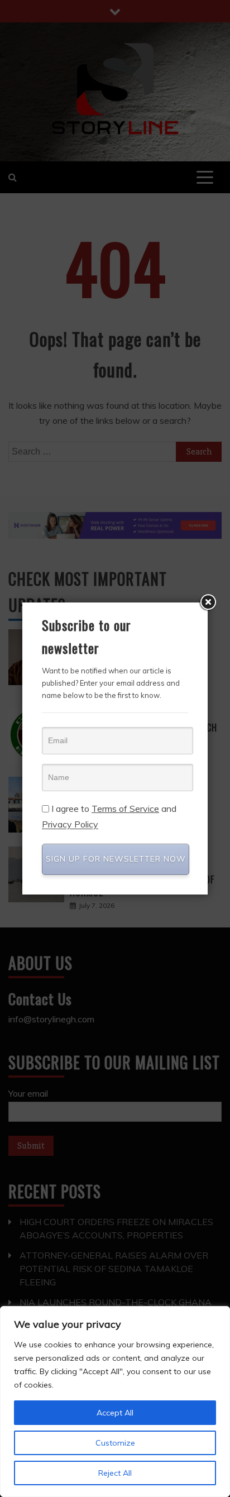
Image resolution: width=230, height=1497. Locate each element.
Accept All (115, 1413)
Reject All (115, 1473)
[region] (115, 1401)
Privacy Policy (70, 824)
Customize (115, 1443)
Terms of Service (125, 808)
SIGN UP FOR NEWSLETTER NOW (116, 859)
